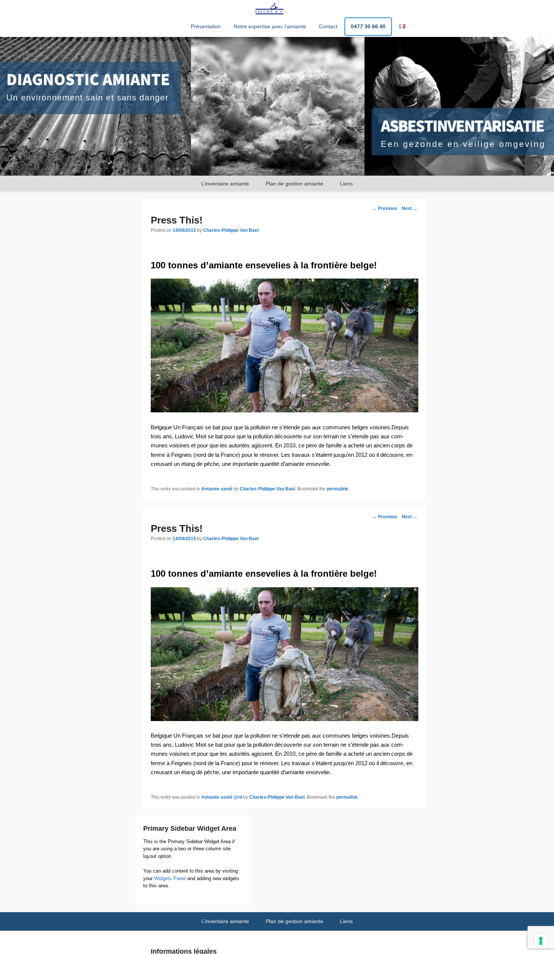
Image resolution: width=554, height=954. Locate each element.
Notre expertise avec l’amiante (270, 26)
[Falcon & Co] (269, 8)
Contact (328, 26)
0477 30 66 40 (368, 26)
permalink (337, 489)
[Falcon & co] (277, 106)
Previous (384, 208)
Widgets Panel (170, 878)
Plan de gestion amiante (294, 184)
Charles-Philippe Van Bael (231, 230)
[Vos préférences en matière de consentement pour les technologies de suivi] (541, 941)
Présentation (206, 26)
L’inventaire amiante (225, 184)
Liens (346, 184)
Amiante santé (217, 489)
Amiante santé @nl (221, 797)
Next (410, 208)
